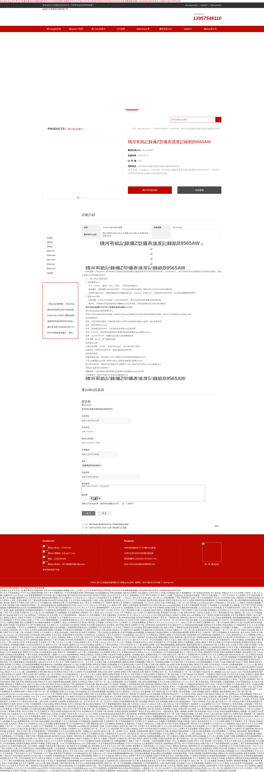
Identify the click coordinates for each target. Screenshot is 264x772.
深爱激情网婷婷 (35, 595)
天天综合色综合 (55, 768)
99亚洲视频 (95, 615)
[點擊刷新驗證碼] (96, 498)
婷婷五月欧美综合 (173, 600)
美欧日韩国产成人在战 (35, 761)
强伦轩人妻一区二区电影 (111, 731)
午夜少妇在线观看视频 (147, 682)
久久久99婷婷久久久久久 (34, 724)
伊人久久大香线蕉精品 (9, 593)
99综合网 (232, 771)
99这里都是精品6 (48, 605)
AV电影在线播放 (23, 743)
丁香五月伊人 (154, 593)
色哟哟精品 (134, 595)
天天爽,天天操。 (182, 733)
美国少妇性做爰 (61, 632)
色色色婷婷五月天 (163, 625)
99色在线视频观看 (223, 617)
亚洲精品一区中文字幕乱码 (239, 748)
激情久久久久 (143, 652)
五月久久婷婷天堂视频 (24, 677)
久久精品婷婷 (113, 729)
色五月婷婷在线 (158, 692)
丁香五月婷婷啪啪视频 (248, 743)
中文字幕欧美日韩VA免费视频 (111, 743)
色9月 (82, 761)
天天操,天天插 (219, 662)
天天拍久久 (217, 724)
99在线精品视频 (162, 662)
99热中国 (205, 743)
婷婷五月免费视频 (185, 642)
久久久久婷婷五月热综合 (216, 726)
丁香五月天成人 (169, 640)
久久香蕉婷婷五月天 (242, 625)
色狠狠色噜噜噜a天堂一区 (158, 736)
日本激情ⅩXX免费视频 (72, 630)
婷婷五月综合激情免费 (86, 672)
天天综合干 (50, 761)
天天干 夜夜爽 (129, 731)
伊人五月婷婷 (115, 696)
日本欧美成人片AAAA (162, 630)
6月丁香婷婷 (106, 603)
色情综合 (47, 640)
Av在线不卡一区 (169, 768)
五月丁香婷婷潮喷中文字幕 (43, 733)
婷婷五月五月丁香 (21, 689)
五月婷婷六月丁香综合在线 (20, 701)
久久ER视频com (157, 679)
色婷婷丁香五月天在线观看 (140, 756)
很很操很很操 (37, 593)
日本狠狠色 (110, 724)
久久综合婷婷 (252, 677)
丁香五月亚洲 (31, 654)
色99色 (151, 766)
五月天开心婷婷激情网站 (207, 677)
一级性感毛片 (168, 711)
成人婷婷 (174, 748)
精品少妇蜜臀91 (27, 622)
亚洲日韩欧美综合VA (47, 672)
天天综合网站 (168, 733)
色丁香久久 (254, 608)
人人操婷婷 (145, 610)
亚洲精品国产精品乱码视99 (156, 632)
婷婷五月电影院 (88, 632)
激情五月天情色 (17, 603)
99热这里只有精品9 (130, 696)
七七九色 (33, 613)
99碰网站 (216, 635)
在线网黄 (41, 659)
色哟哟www (234, 694)
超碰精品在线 (97, 721)
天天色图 (53, 615)
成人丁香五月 (85, 603)
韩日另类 (158, 605)
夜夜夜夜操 (91, 696)
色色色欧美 (163, 650)
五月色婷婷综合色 (235, 756)
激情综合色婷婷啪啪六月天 (187, 696)
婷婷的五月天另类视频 (157, 701)
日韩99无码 (238, 714)
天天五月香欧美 (151, 748)
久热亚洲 (27, 679)
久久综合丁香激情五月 (123, 627)
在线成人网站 (200, 642)
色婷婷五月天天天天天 (233, 768)
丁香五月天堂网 (213, 642)
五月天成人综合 (103, 716)
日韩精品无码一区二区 (161, 672)
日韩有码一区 (86, 613)
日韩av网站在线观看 (164, 669)
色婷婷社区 (13, 650)
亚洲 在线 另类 (17, 682)
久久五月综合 (74, 600)
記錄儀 (50, 273)
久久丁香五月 (39, 738)
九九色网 (90, 625)
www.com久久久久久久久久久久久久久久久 (87, 617)
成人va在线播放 (193, 615)
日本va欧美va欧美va (110, 630)
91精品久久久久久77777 (126, 600)
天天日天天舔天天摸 (235, 674)
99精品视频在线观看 (44, 748)
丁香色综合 (178, 595)
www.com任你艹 (107, 613)
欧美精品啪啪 (242, 659)
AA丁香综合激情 (76, 694)
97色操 (174, 709)
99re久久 (94, 605)
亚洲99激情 (94, 647)
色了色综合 (216, 593)
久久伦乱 (160, 667)
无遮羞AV (211, 674)
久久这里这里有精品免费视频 (41, 709)
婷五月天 (77, 711)
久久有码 (233, 679)
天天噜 (157, 724)
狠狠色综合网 (30, 682)
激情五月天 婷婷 (201, 664)
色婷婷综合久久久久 (34, 751)
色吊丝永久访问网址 (21, 696)
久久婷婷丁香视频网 (61, 758)
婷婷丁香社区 (113, 694)
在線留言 (204, 5)
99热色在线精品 (86, 654)
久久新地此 (231, 731)
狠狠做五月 (194, 687)
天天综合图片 (196, 667)
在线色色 (240, 598)
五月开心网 (78, 637)
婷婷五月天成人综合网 (239, 622)
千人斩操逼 (144, 741)
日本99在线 (82, 699)
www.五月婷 (138, 613)
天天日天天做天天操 (143, 608)
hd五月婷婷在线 (204, 635)
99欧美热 (43, 650)
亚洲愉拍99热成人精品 (251, 642)
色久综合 (133, 687)
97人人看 (138, 645)
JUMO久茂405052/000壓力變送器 (139, 553)
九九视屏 (234, 743)
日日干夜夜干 (136, 674)
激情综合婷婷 (148, 645)
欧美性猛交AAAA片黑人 (68, 689)
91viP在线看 (216, 608)
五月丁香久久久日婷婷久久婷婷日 (117, 669)
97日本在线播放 (87, 645)
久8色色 (203, 696)
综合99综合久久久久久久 (228, 610)
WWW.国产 (100, 610)
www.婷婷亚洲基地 (69, 650)
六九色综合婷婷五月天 (35, 645)
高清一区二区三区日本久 (101, 701)
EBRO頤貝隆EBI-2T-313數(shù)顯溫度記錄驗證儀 (141, 548)
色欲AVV (42, 662)
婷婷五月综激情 (253, 627)
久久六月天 (149, 603)
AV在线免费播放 (138, 622)
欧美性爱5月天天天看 (229, 746)
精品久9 (65, 622)
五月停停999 (253, 761)
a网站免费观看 (119, 706)
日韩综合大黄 (238, 701)
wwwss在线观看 (52, 669)
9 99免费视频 (171, 679)
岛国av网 (194, 640)
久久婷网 (25, 726)
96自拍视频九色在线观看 (50, 721)
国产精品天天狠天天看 (38, 729)
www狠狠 (84, 647)
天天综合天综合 (101, 677)
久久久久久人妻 (206, 679)
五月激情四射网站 (245, 657)
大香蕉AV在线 (32, 642)
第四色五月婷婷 (99, 595)
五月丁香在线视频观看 (219, 743)
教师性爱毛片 (195, 632)
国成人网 (126, 704)
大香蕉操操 (222, 771)
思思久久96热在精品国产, (247, 689)
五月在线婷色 (81, 692)
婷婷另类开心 (157, 610)
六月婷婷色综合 (104, 736)
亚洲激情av (129, 724)
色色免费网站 (225, 692)
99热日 (101, 719)
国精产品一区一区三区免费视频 (117, 763)
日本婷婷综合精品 (252, 598)
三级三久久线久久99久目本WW (39, 684)
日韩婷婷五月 (107, 741)
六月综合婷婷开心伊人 (81, 642)
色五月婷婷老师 (221, 679)
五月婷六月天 (143, 726)
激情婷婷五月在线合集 (85, 684)
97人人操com (89, 598)
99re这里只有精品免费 (58, 600)
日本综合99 (127, 709)
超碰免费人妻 (97, 659)
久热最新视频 (228, 682)
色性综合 (82, 679)
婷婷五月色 (106, 657)
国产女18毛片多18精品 (41, 758)
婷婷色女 (32, 615)
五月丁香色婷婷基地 (67, 615)
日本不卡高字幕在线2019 (149, 729)
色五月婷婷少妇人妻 (127, 647)
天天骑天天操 (105, 667)
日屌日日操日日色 (18, 746)
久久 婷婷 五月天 (201, 714)
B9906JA (51, 264)
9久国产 (60, 667)
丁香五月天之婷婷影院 (26, 627)
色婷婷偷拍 (68, 741)
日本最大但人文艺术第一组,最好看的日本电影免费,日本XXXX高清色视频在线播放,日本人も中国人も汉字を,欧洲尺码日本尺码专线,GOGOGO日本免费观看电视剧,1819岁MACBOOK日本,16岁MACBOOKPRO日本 (90, 1)
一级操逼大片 (83, 615)
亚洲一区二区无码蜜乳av (97, 709)
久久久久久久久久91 (147, 615)
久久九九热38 (56, 741)
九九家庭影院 (147, 743)
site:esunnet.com (10, 635)
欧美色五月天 (209, 617)
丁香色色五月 (43, 615)
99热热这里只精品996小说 (57, 746)
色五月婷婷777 (13, 669)
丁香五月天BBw (19, 620)
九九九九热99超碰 (69, 721)
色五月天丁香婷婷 (26, 763)
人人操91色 (243, 667)
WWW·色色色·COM (199, 694)
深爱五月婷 (89, 694)
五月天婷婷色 (25, 758)
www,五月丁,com (38, 696)
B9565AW (175, 129)
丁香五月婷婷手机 (25, 637)
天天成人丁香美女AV (144, 724)
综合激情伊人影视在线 (189, 650)
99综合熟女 (184, 748)
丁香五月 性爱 (206, 595)
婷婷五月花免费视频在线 (123, 701)
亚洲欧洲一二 (118, 598)
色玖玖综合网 (200, 610)
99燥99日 (182, 709)
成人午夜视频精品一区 (185, 593)
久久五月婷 (40, 677)
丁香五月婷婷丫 (187, 610)
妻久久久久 (79, 741)
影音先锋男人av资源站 (198, 627)
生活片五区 (56, 635)
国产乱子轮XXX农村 (169, 724)
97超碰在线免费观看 (189, 647)
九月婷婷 (248, 768)
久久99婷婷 (47, 756)
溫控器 (50, 242)
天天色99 (110, 689)
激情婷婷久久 (22, 598)
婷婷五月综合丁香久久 (66, 672)
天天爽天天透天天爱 (131, 667)
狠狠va (197, 719)
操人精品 (90, 704)
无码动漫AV (5, 682)
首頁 (134, 129)
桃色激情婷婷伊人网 (57, 647)
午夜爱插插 (128, 608)
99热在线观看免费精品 (229, 711)
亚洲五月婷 (184, 620)
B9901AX (51, 268)
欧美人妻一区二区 (167, 696)
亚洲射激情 (250, 640)
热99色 (8, 664)
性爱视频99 (110, 771)
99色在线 (175, 674)
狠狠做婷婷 (180, 645)
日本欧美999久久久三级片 (244, 637)
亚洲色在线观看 (121, 711)
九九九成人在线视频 (243, 733)
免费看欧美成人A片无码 (155, 654)
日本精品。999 (13, 731)
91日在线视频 (156, 640)
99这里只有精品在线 (94, 761)
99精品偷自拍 (82, 753)
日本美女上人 (104, 605)
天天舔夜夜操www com (75, 743)
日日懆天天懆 (150, 689)
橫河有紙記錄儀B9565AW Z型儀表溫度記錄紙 (109, 524)
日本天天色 (159, 603)
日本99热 (69, 640)
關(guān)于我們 (76, 29)
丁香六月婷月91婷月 (15, 642)
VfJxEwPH (210, 669)
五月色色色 (8, 753)
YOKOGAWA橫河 (161, 129)
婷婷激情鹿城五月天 (134, 689)
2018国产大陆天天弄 (67, 714)
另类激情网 (179, 669)
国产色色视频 (141, 701)
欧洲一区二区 (242, 654)
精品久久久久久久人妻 (14, 672)
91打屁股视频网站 (204, 662)
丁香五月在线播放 (219, 632)
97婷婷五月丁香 (163, 674)
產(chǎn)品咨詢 (149, 190)
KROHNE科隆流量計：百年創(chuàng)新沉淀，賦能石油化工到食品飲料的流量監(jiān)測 (61, 333)
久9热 (94, 600)
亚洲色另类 (203, 682)
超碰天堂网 (175, 664)
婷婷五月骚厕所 (211, 692)
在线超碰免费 (142, 731)
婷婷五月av (164, 748)
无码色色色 (150, 625)
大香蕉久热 (212, 751)
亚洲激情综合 (57, 687)
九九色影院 (240, 595)
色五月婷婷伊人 (223, 650)
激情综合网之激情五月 (51, 598)
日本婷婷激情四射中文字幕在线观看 (141, 650)
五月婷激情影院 (38, 731)
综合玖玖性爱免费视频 (98, 650)
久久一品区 (226, 635)
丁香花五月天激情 (223, 684)
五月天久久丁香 (113, 617)
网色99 (232, 654)
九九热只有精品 (111, 726)
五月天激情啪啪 (17, 699)
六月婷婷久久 (73, 729)
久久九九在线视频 (7, 627)
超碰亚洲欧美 (18, 741)
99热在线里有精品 (235, 709)
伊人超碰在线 (70, 706)
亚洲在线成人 (92, 743)
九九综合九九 (204, 608)
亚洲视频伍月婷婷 (185, 741)
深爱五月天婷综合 (79, 682)
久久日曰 (160, 746)
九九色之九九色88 (252, 709)
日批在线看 (22, 600)
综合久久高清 (213, 711)
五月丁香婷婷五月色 (201, 758)
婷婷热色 (119, 724)
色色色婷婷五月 (116, 677)
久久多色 (89, 640)
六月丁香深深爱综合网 (37, 600)
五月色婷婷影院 (72, 603)
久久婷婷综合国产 (18, 692)
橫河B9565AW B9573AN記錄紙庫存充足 (61, 309)
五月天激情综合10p (95, 733)
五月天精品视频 (253, 595)
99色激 (193, 603)
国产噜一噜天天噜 (207, 687)
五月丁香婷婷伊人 (224, 704)
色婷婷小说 (192, 711)
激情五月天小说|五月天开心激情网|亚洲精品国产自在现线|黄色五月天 (141, 751)
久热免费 (101, 758)
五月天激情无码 (222, 640)
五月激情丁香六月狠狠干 (230, 699)
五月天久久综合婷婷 (34, 741)
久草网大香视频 (194, 753)
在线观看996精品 (209, 753)
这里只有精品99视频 (184, 714)
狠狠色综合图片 (102, 684)
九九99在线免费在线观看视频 (128, 719)
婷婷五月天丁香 (174, 654)
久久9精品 (16, 664)
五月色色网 (186, 726)
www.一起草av (145, 716)
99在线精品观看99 (250, 672)
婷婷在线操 (89, 593)
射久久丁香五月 (186, 652)
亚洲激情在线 (58, 756)
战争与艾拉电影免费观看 (32, 667)
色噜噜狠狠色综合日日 (66, 605)
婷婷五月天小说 (20, 615)
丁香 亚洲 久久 (131, 716)
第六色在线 (8, 615)
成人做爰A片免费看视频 (117, 687)
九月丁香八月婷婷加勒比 (88, 652)
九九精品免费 (257, 684)
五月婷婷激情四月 (126, 721)
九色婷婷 (62, 701)
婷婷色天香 (154, 696)
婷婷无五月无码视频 (78, 746)
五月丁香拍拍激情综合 (89, 620)
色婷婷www (152, 721)
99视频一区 (245, 711)
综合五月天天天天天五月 (117, 595)
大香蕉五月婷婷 (117, 716)
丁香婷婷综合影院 (254, 706)
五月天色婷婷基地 (13, 652)
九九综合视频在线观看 (208, 620)
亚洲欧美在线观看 (222, 615)
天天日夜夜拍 (6, 709)
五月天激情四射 (99, 768)
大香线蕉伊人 (220, 603)
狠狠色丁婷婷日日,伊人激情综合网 (81, 736)
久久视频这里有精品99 (194, 684)
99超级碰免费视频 (138, 766)
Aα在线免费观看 (114, 662)
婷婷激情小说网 (97, 726)
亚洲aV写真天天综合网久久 (149, 657)
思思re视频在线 (133, 706)
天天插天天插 (100, 662)
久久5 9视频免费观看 (49, 620)
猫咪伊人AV (172, 716)
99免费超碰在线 (87, 689)
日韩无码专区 (34, 598)
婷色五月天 (245, 684)
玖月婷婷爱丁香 (186, 719)
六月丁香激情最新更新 (111, 704)
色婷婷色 (62, 637)
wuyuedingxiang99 (205, 603)
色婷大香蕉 (168, 627)
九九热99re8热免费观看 (200, 731)
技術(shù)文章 (143, 29)
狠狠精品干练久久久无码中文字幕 (168, 684)
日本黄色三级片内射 (115, 625)
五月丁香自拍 (207, 615)
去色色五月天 (127, 699)
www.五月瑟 (186, 622)
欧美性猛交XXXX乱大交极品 (208, 630)
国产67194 (209, 684)
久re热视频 (4, 721)
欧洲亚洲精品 (106, 637)
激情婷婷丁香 (249, 714)
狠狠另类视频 (249, 753)
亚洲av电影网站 (185, 716)
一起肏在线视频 (157, 741)
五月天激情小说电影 (36, 746)
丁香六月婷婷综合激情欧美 (107, 632)
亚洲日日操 (50, 743)
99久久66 (59, 706)
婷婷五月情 (125, 672)
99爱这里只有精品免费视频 (246, 758)
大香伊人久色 (250, 593)
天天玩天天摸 (232, 647)
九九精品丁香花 (15, 724)
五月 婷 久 (125, 674)
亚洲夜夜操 (131, 714)
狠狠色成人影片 (97, 724)
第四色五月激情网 (162, 709)
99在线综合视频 (128, 617)
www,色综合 (106, 699)
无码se (231, 689)
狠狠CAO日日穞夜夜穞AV (179, 701)
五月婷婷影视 (193, 689)
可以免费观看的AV (238, 620)
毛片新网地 (70, 733)
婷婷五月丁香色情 (127, 694)
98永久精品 (123, 768)
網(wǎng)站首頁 (191, 5)
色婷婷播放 (19, 610)
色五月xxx (80, 763)
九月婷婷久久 (124, 622)
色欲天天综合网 (248, 630)
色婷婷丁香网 (229, 736)
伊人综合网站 (10, 719)
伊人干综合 (24, 630)
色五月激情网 (54, 682)
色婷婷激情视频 (179, 753)
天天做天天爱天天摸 (239, 645)
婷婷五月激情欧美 (208, 650)
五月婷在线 (35, 635)
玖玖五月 (50, 662)
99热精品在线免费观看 (14, 654)
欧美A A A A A (124, 758)
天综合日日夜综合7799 (64, 684)
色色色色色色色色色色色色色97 (112, 714)
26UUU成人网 (56, 699)
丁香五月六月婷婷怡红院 (237, 669)
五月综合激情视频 (120, 748)
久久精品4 (4, 657)
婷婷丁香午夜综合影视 (170, 659)
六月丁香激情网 (139, 709)
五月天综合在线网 (66, 731)
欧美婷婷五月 (160, 642)
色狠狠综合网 (58, 603)
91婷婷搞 (201, 766)
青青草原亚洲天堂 (199, 751)
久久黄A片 (155, 659)
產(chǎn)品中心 (144, 129)
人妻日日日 (97, 669)
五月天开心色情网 (214, 736)
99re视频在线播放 (42, 622)
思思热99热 (109, 600)
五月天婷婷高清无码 (231, 608)
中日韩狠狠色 (84, 721)
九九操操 (227, 729)
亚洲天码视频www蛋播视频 (132, 632)
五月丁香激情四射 (189, 654)
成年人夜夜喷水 (75, 771)
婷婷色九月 (223, 753)
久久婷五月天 (14, 647)
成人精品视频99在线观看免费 (247, 600)
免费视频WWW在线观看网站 (248, 736)
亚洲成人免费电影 (180, 706)
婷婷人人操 (133, 741)
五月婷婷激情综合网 (224, 600)
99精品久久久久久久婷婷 (232, 593)
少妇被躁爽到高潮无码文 (76, 627)
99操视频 (232, 657)
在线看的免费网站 (171, 610)
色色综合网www (34, 706)
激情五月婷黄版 (55, 630)
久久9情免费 (223, 605)
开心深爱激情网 (148, 667)
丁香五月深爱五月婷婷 (153, 758)
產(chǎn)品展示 (98, 29)
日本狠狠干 (59, 738)
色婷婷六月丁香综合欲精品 (106, 645)
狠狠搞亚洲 (70, 667)
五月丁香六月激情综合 (54, 593)
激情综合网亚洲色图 (110, 674)
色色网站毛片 (88, 711)
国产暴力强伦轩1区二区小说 (185, 738)
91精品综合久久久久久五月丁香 (184, 682)
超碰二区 (96, 657)
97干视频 (64, 617)
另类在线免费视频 (141, 753)
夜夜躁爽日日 (33, 687)
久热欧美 (206, 632)
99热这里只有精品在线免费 (234, 706)
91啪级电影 (93, 706)
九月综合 (135, 704)
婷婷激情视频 (15, 657)
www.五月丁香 (6, 733)
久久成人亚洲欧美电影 (81, 664)
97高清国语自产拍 (209, 645)
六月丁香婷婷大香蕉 (59, 694)
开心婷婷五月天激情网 (130, 630)
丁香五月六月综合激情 (12, 756)
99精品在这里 (137, 672)
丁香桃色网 (71, 726)
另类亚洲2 (13, 630)
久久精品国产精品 (25, 719)
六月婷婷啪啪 (42, 627)
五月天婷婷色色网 (170, 652)
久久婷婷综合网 (181, 657)
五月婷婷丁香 (100, 711)
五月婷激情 (212, 605)
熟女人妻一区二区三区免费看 (203, 761)
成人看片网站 (94, 746)
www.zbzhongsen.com (231, 672)
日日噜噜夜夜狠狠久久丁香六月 (40, 608)
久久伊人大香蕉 (94, 674)
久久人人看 (93, 667)
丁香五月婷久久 (20, 753)
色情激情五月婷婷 (210, 748)
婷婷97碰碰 (170, 763)
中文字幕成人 (19, 736)
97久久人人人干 (111, 659)
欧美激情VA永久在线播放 (51, 664)
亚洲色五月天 (94, 699)
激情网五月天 (210, 763)
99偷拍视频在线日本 (22, 733)
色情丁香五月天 (148, 771)
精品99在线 (24, 635)
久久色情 (236, 684)
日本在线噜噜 (51, 677)
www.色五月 (140, 635)
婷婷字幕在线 (160, 766)
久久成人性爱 (257, 625)
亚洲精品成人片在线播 (219, 627)
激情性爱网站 (253, 731)
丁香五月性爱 (58, 716)
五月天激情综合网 (125, 664)
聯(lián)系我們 (215, 5)
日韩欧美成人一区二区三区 (177, 603)
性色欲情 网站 (187, 664)
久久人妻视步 (59, 726)
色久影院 (125, 679)
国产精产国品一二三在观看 (37, 699)
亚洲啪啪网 (137, 763)
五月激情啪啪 (61, 613)
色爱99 (148, 672)
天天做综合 (67, 598)
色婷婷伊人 (195, 704)
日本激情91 (157, 647)
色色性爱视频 (109, 640)
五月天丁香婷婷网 (218, 613)
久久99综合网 (198, 659)
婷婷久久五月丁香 (53, 645)
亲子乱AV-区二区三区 (169, 620)
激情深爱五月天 (146, 605)
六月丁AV (212, 771)
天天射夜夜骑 (73, 613)
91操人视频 (45, 687)
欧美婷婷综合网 (105, 706)
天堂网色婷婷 (116, 682)
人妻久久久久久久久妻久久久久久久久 (132, 640)
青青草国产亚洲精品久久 (64, 753)
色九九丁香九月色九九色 (135, 598)
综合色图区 (142, 593)
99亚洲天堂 (36, 657)
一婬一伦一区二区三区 (230, 630)
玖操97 (143, 620)
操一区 (225, 694)
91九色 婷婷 (16, 667)
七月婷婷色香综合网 (135, 684)
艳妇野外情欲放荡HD (156, 600)
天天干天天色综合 (133, 743)
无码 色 (150, 709)
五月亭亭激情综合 (243, 682)
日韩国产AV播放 (38, 743)
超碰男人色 (164, 664)
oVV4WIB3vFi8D (228, 598)
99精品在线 (86, 600)
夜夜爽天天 (137, 746)
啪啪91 (98, 704)
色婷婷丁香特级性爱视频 (236, 761)
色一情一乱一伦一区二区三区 (214, 657)
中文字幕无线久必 (40, 617)
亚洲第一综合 (246, 687)
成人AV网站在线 (59, 595)
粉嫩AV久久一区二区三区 (183, 630)
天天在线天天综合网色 (84, 610)
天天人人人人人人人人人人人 (250, 719)
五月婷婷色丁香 (110, 721)
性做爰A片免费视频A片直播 (170, 721)
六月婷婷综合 (89, 635)
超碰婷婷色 (168, 743)
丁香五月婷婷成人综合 (201, 701)
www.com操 (40, 763)
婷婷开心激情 (165, 635)
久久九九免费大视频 (221, 721)
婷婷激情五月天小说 (65, 610)
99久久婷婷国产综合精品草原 (144, 637)
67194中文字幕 (141, 664)
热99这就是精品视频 (194, 625)
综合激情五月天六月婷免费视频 (189, 763)
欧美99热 (202, 711)
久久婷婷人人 (52, 625)
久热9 (161, 763)
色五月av (170, 756)
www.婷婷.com (194, 709)
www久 (255, 748)
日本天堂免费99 (237, 615)
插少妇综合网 (186, 771)
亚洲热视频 (112, 664)
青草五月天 (115, 652)
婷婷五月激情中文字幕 (134, 625)
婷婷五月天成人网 (224, 637)
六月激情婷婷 (35, 704)
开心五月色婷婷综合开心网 (77, 724)
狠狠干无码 (105, 751)
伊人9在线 (64, 669)
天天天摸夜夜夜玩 (16, 662)
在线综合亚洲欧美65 (249, 610)
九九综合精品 (48, 704)
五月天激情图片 (204, 724)
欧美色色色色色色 (147, 761)
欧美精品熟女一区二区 (181, 672)
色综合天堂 (91, 766)
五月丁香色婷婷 (35, 753)
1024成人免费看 (144, 647)
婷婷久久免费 (166, 595)
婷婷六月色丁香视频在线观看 (38, 736)
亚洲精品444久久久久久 (231, 738)
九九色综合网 (137, 758)
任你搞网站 (8, 768)
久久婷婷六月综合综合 (75, 696)
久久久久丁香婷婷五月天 (80, 669)
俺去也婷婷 (242, 731)
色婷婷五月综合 (58, 736)
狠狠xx (69, 637)
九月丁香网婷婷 (200, 771)
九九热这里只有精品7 (29, 650)
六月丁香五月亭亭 (248, 605)
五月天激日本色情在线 (231, 642)
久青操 (96, 613)
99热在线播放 (116, 593)
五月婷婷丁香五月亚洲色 (15, 706)
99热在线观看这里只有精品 (188, 768)
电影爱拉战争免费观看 (204, 600)
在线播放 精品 (138, 654)
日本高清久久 (121, 620)
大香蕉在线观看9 (252, 701)
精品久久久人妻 (141, 699)
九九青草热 (64, 625)
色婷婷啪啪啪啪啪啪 (241, 617)
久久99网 (182, 679)
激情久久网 (117, 605)
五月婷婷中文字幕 (78, 709)
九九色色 (245, 699)
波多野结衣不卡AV (227, 659)
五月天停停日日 (126, 645)
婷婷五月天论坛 (121, 756)
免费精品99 (52, 689)
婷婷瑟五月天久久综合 (121, 736)
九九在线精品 (100, 694)
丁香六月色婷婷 (222, 622)
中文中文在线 (193, 679)
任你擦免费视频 (235, 664)
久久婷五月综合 (171, 667)
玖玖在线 (4, 650)
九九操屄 (34, 726)
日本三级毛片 (31, 603)
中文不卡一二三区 (12, 726)
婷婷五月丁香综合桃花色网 (60, 766)
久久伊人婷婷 (57, 679)
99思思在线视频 (253, 603)
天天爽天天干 (140, 721)
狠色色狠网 (66, 682)
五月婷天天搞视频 (20, 709)
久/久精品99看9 (69, 699)
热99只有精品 (215, 694)
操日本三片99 (22, 704)
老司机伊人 (107, 627)
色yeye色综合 (195, 748)
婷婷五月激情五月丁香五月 (88, 738)
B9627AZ (51, 251)
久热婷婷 (53, 701)
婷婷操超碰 (138, 603)
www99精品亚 (83, 726)
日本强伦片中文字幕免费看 (167, 771)
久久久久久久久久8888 (87, 714)
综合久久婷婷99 (122, 692)
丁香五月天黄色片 (113, 635)
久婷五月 (245, 608)
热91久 (170, 704)
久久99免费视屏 (167, 598)
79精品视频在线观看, (56, 696)
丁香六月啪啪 (58, 640)
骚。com (60, 743)
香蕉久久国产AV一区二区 (99, 682)
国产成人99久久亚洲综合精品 (187, 743)
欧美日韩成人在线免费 (242, 704)
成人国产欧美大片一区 (221, 701)
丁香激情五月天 (111, 733)
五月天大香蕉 (172, 692)
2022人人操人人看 (117, 650)
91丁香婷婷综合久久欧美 (46, 714)
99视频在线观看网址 (67, 659)
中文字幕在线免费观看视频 (154, 719)
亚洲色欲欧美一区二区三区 (78, 701)
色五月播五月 (184, 761)
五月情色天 (5, 645)
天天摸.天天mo (99, 642)
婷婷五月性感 (60, 704)
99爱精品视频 (13, 622)
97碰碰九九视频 (177, 736)
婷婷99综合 (105, 647)
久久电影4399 (50, 751)
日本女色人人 (232, 603)
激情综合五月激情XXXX (15, 684)
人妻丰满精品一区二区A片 (45, 637)
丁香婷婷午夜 (173, 617)
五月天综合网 (231, 667)
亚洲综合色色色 (203, 593)
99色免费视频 (246, 694)
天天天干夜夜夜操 (32, 716)
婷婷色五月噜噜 (99, 664)
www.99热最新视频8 (152, 733)
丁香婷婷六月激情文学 (117, 738)
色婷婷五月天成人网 (32, 756)
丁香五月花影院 (237, 640)
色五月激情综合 (249, 738)
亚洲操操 (255, 617)
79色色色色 (174, 650)
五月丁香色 (186, 659)
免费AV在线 (92, 679)
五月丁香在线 (249, 721)
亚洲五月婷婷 (9, 625)
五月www (239, 766)
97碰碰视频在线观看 (75, 748)
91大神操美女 (152, 635)
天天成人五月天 (113, 610)
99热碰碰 (142, 600)
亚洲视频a (211, 610)
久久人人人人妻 (250, 664)
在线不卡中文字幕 (92, 637)
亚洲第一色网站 (82, 731)
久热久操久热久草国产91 (221, 714)
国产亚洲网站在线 (38, 625)
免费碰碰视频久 (121, 741)
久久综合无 (77, 598)
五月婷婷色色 (233, 632)
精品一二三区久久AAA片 (224, 595)
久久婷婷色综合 (111, 761)
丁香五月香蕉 (168, 657)
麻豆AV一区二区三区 (187, 677)
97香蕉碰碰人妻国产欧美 (144, 669)
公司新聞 (121, 29)
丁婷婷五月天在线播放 (187, 729)
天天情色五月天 (111, 622)
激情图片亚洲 (73, 647)
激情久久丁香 (33, 620)
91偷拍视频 (183, 687)
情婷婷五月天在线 (30, 652)
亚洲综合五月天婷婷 (212, 625)
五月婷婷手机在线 (151, 613)
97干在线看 (172, 642)
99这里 (203, 605)
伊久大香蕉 (81, 733)
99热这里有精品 (164, 615)
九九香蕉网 (105, 652)
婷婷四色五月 (194, 746)
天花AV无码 (117, 667)
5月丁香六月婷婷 (124, 746)
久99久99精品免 (214, 706)
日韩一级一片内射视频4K (109, 679)
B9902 (50, 247)
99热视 (165, 677)
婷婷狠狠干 (43, 647)
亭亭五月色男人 (70, 679)
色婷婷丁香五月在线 (24, 674)
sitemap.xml (168, 582)
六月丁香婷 (48, 753)
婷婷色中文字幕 (77, 622)
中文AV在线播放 (218, 731)
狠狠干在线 (221, 674)
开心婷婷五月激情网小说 (204, 622)
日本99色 (47, 595)
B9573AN (51, 260)
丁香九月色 (100, 689)
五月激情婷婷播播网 (30, 664)
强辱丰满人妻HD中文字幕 (191, 617)
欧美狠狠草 (79, 640)
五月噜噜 (99, 622)
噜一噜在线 (89, 622)
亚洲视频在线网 (17, 645)
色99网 (188, 736)
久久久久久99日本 (207, 640)
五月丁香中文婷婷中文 (149, 595)
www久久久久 (83, 605)
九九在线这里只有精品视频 (241, 763)
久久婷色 (9, 689)
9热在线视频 (184, 692)
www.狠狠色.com (136, 748)
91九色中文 (224, 620)
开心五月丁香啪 (62, 662)
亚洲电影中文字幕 (168, 613)
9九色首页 (205, 672)
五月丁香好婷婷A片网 (130, 610)
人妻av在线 (43, 701)
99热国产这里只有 (171, 647)
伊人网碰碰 (234, 605)
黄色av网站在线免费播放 (161, 753)
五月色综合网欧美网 (38, 630)
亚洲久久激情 (103, 696)
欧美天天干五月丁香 (19, 766)
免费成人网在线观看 (83, 756)
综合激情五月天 (22, 625)
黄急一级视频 (180, 711)
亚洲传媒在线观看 (191, 595)
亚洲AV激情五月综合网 (72, 635)
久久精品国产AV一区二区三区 (93, 729)
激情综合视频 (40, 719)
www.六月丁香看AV (123, 613)
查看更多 (51, 278)
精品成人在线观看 (226, 751)
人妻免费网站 (31, 672)
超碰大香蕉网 (52, 763)
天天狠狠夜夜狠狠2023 (69, 620)
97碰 (35, 701)
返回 (217, 526)
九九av (13, 721)
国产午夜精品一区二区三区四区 (47, 674)
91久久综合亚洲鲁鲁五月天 (246, 751)
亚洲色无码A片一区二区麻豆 (210, 729)
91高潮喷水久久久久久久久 (80, 657)
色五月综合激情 (226, 677)
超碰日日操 (170, 608)
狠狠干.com (256, 647)
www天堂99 (42, 768)
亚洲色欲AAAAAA (129, 652)
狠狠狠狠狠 (61, 761)
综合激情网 (145, 692)
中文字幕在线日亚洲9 (74, 593)
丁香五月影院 (48, 657)
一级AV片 (60, 733)
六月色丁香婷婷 (171, 746)
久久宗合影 (69, 692)
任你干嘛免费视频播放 (165, 645)
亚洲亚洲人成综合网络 (241, 650)
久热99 (187, 694)
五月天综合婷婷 (29, 768)
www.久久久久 (113, 642)
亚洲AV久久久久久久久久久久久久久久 (163, 622)
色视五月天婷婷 (24, 617)
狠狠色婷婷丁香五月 (188, 724)
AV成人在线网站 (139, 736)
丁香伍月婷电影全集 (15, 761)
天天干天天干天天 (108, 746)
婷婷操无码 (229, 766)
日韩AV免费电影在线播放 (230, 652)
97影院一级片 (251, 615)
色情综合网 (155, 726)
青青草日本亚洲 (166, 699)
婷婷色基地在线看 (38, 689)
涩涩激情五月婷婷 (78, 625)
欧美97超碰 (154, 699)
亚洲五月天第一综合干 (248, 746)
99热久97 (132, 726)
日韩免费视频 (73, 761)
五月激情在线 (50, 610)
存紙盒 (50, 238)
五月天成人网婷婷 (175, 766)
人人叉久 (17, 768)
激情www (67, 664)
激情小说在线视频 (57, 627)
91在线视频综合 (102, 593)
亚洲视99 (230, 758)
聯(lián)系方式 (210, 29)
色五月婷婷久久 (104, 748)
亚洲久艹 (173, 687)
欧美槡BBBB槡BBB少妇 (123, 753)
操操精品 (221, 761)
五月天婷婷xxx (235, 696)
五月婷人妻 (153, 664)
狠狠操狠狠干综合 (166, 637)
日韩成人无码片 (190, 721)
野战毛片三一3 (176, 694)
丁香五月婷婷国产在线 (184, 598)
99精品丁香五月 (62, 709)
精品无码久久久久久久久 (214, 667)
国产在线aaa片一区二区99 (100, 753)
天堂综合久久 (153, 620)
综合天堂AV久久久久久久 (246, 724)
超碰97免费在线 (107, 620)
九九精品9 (100, 635)
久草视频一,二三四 (238, 627)
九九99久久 (82, 706)
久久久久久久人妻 (63, 642)
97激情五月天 (51, 659)
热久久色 (145, 706)
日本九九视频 (188, 600)
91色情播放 (234, 687)
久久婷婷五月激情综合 (198, 756)
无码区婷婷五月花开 (214, 766)
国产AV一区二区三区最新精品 (81, 677)
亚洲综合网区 (149, 674)
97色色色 (138, 627)
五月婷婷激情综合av (209, 746)
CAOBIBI (196, 672)
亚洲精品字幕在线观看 (179, 731)
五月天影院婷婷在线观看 (186, 608)
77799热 (217, 733)
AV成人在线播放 (168, 593)
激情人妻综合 (62, 751)
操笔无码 (177, 726)
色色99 (65, 645)
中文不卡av (25, 593)
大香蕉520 (24, 613)
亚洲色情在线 (44, 654)
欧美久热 (26, 657)
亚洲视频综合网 (56, 692)
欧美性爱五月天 (211, 659)
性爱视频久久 (204, 647)
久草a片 (114, 647)
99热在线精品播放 (250, 696)
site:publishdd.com (88, 758)
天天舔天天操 (22, 729)
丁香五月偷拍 (91, 748)
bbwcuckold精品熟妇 (172, 605)
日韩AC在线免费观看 (41, 679)
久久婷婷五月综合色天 (71, 719)
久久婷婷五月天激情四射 (243, 729)
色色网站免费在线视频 (55, 724)
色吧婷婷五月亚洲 (211, 652)
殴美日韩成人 (135, 768)
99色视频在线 (155, 677)
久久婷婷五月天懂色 (57, 729)
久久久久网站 (223, 763)
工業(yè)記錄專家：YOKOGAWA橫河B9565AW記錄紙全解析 (61, 304)
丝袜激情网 (191, 635)
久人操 (180, 613)
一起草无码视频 (197, 692)
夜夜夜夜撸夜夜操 (229, 719)
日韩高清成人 (149, 746)
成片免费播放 (172, 719)
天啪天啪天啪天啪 (67, 763)
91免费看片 (56, 622)
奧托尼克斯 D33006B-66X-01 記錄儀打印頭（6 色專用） (61, 327)
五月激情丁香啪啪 (118, 684)
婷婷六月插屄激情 (130, 605)
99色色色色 (83, 650)
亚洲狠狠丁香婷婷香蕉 (202, 716)
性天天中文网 (230, 741)
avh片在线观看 (129, 682)
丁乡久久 (82, 674)
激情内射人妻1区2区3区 (185, 637)
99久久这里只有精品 (129, 729)
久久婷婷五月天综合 (91, 630)
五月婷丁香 (26, 731)
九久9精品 (100, 771)
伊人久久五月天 (88, 608)
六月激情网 (220, 669)
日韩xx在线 (102, 672)
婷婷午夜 (202, 699)
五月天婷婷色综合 (26, 748)
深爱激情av (70, 738)
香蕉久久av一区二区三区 (212, 768)
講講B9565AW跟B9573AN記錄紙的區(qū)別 (61, 321)
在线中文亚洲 (159, 756)
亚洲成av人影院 (252, 674)
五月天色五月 (212, 699)
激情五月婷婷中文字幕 (158, 731)
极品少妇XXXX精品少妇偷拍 (136, 677)
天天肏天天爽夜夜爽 (190, 605)
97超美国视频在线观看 (194, 669)
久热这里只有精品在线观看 (119, 654)
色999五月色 (133, 620)
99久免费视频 (11, 637)
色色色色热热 (122, 771)
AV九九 (240, 741)
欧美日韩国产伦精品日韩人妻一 (213, 689)
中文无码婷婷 (158, 608)
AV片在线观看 (198, 726)
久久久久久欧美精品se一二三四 (40, 771)
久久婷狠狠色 (229, 724)
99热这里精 (227, 625)
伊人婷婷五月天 (205, 654)
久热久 (47, 741)
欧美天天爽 (120, 689)
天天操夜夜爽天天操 (47, 652)
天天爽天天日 (223, 645)
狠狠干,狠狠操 (190, 766)
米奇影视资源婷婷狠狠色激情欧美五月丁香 (156, 714)
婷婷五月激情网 (84, 659)
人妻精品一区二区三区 (151, 768)
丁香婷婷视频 (52, 731)
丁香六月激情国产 (182, 704)
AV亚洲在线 (250, 741)
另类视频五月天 (95, 627)
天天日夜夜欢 (156, 652)
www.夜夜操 (155, 706)
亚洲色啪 (165, 694)
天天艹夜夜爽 (222, 687)
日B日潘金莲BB (181, 756)
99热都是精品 (31, 662)
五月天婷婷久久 (46, 632)
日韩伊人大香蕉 (179, 615)
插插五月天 (74, 645)
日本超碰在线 (146, 630)
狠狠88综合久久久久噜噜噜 (243, 635)
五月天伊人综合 (76, 751)
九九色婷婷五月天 (104, 598)
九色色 (207, 613)
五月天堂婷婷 (130, 657)
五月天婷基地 (107, 756)
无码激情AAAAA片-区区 (143, 642)
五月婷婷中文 (123, 615)
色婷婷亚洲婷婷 (218, 647)
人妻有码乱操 (75, 632)
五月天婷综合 (29, 714)
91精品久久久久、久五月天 (82, 662)
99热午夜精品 (144, 687)
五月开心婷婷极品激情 (33, 640)
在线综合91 (100, 625)
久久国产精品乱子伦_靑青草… (193, 674)
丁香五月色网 (115, 709)
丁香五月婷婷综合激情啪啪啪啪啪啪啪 (113, 766)
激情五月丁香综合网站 (139, 679)
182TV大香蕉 (27, 711)
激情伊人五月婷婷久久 (122, 603)
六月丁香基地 (125, 642)
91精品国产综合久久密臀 (208, 738)
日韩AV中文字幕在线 (159, 687)
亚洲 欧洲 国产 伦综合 (193, 613)
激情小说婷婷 (114, 672)
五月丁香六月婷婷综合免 (167, 761)
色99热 (110, 711)
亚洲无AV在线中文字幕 (74, 687)
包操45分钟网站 (130, 593)
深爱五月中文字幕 (10, 632)
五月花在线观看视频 (96, 692)
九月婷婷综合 (81, 667)
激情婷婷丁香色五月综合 (139, 711)
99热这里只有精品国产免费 (32, 669)
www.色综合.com (20, 595)
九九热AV (98, 640)
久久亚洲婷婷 (79, 766)
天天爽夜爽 (252, 620)
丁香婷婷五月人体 (141, 659)
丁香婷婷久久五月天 (122, 637)
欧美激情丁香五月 (212, 598)
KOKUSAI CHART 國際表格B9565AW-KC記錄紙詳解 (61, 315)
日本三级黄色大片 (14, 714)
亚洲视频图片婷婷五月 (144, 662)
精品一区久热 (153, 598)
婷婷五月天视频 (150, 738)
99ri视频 (252, 645)
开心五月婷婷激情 (46, 613)
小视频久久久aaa (58, 654)
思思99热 (149, 684)
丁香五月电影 (50, 667)
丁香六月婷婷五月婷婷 (29, 632)
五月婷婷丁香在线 (18, 771)
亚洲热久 (173, 677)
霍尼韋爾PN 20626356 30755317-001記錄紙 (141, 559)
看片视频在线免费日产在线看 (213, 709)
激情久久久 (46, 716)
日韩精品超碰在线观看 (206, 637)
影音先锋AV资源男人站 (153, 627)
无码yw (92, 716)
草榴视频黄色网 (159, 716)
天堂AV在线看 (215, 682)
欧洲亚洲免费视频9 (218, 756)
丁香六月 (199, 598)
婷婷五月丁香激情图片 (67, 652)
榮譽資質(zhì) (165, 29)
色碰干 (242, 603)
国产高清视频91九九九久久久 (68, 608)
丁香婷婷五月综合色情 (38, 766)
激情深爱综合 (16, 679)
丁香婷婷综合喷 (181, 627)
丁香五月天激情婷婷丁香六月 (250, 679)
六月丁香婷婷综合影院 (26, 659)
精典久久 (97, 756)
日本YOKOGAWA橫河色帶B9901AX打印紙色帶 (141, 564)
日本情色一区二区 (89, 719)
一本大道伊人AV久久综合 (95, 687)
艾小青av (134, 615)
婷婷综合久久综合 (29, 647)
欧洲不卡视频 (88, 771)
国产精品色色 (112, 758)
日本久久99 (199, 741)
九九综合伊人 (116, 608)
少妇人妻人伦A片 (91, 751)
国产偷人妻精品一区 (236, 613)
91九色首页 (95, 731)
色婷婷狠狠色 (72, 654)
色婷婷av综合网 (126, 659)
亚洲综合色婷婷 (165, 738)
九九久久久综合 (53, 719)
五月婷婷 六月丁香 (47, 642)
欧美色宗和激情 (143, 617)
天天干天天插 (163, 682)
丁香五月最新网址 (108, 615)
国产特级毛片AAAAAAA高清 (79, 595)
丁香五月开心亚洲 (10, 613)
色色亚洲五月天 (249, 652)
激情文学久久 (178, 625)
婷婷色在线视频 (199, 736)
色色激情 (110, 692)
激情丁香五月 (183, 640)
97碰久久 (50, 738)
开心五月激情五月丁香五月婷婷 (47, 711)
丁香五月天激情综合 (178, 689)
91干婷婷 (69, 756)
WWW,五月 (42, 682)
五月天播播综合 (44, 603)
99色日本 (158, 743)
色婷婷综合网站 (17, 751)
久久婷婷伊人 (195, 657)
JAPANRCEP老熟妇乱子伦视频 (13, 687)
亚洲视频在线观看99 (34, 610)
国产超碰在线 (118, 657)
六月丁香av (110, 719)
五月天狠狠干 (236, 721)
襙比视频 (194, 620)
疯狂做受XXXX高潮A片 (243, 716)
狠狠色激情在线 (193, 645)
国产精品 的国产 (135, 738)
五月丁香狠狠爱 (46, 726)
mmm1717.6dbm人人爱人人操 (153, 704)
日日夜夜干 (53, 617)
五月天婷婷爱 (162, 689)
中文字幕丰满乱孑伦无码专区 (182, 662)
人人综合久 (135, 692)
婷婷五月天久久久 (169, 729)
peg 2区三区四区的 (127, 733)
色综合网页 (45, 635)
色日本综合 (245, 632)
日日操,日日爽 (100, 654)
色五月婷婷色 (250, 766)
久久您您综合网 (178, 635)
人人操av (20, 716)
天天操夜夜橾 (128, 635)
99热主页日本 (61, 771)
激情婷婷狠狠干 (103, 608)
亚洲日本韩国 (61, 657)
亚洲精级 (96, 603)
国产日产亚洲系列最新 (223, 716)
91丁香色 (198, 652)
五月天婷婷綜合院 (220, 654)
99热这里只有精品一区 (30, 605)
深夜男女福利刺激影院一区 (76, 716)
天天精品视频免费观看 (179, 632)
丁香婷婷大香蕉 (13, 711)
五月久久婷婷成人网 (76, 704)
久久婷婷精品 (135, 771)
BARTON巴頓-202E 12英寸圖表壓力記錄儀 (108, 528)
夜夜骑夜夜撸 (186, 758)
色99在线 (123, 726)
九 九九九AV (166, 726)
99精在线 (117, 699)
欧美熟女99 (67, 711)
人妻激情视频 (244, 647)
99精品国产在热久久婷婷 (237, 662)
